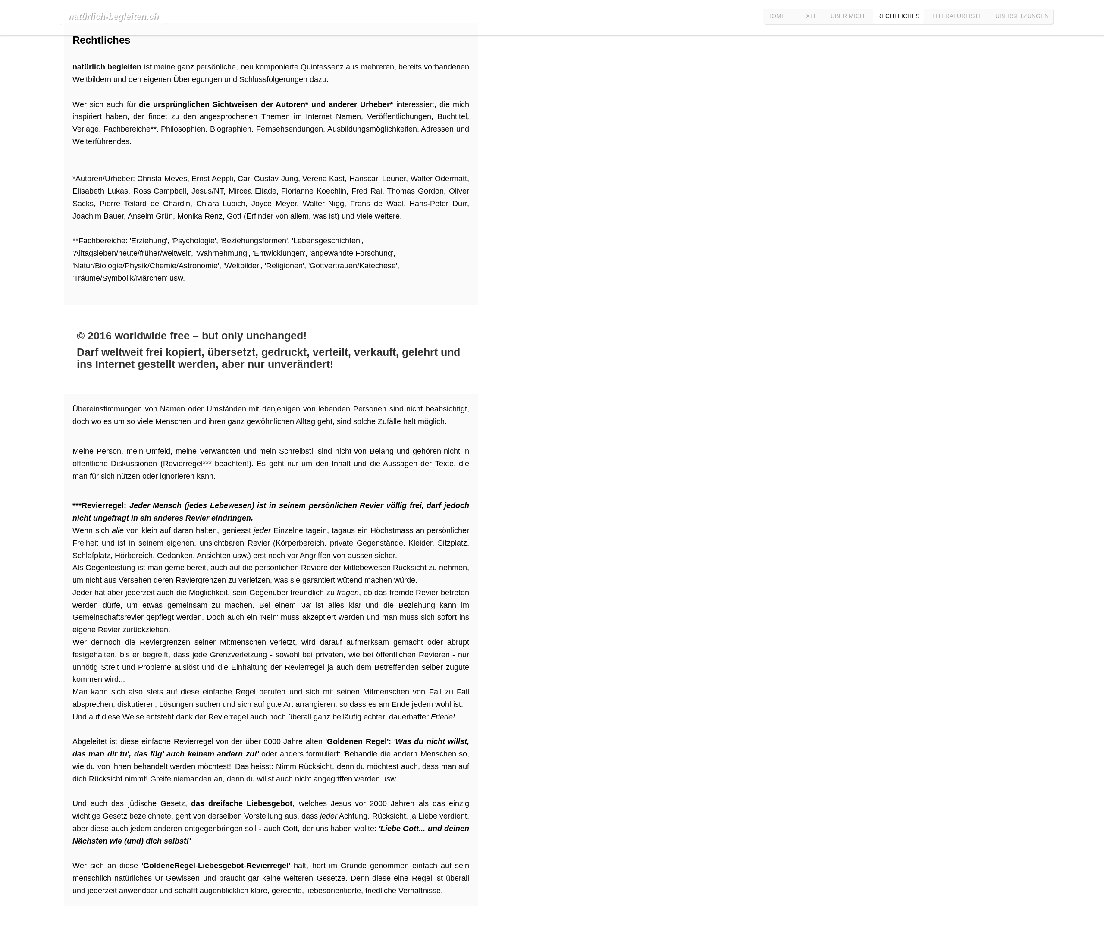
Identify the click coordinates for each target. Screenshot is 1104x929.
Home (776, 16)
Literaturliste (957, 16)
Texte (808, 16)
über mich (847, 16)
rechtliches (898, 16)
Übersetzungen (1022, 16)
